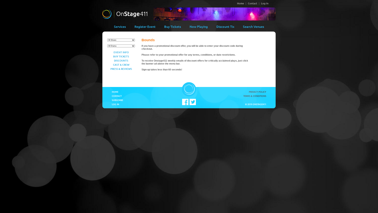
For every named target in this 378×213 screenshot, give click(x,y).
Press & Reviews (121, 69)
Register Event (145, 26)
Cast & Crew (121, 64)
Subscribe (117, 100)
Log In (265, 3)
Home (240, 3)
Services (120, 26)
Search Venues (253, 26)
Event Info (121, 52)
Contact (252, 3)
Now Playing (199, 26)
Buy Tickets (172, 26)
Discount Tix (225, 26)
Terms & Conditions (254, 96)
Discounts (121, 60)
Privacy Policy (257, 91)
